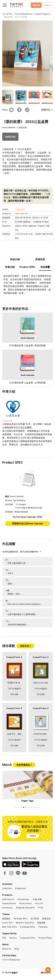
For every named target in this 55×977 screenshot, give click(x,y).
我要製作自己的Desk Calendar (27, 523)
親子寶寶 (35, 918)
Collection (7, 888)
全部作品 (24, 646)
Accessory (7, 907)
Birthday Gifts (20, 918)
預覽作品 (45, 109)
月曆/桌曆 (37, 899)
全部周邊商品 (23, 764)
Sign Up (36, 5)
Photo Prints (25, 903)
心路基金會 (20, 209)
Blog (17, 949)
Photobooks (23, 899)
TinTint (9, 14)
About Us (6, 949)
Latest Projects (42, 14)
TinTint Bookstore (24, 14)
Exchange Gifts (27, 927)
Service (13, 938)
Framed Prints (9, 903)
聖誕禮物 (41, 923)
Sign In (48, 5)
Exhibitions (20, 888)
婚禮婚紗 (6, 918)
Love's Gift (7, 923)
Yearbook (43, 927)
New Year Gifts (9, 927)
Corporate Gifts (27, 938)
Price (40, 907)
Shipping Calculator (25, 907)
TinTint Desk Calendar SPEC (27, 517)
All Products (8, 899)
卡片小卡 (39, 903)
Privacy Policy (45, 938)
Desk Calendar (21, 213)
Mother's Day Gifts (25, 923)
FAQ (4, 938)
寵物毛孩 (46, 918)
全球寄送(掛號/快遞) (24, 234)
